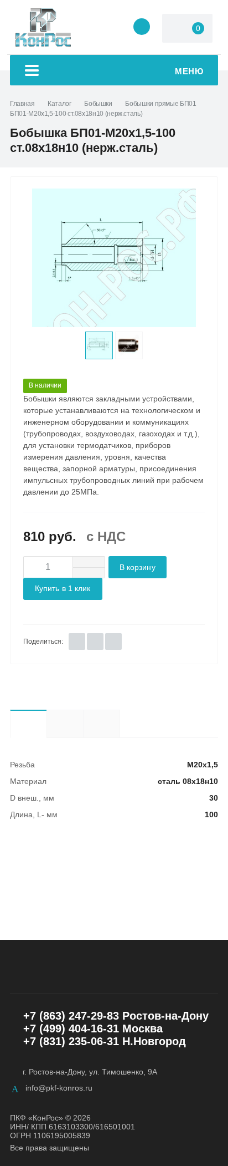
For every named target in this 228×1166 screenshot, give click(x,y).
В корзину (138, 567)
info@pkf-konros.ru (58, 1087)
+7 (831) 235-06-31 (71, 1041)
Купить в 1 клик (63, 588)
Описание (64, 723)
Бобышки (98, 104)
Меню (189, 71)
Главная (22, 104)
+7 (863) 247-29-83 (71, 1016)
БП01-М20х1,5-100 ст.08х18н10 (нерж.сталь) (76, 114)
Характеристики (28, 723)
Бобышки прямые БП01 (160, 104)
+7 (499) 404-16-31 (71, 1028)
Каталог (59, 104)
